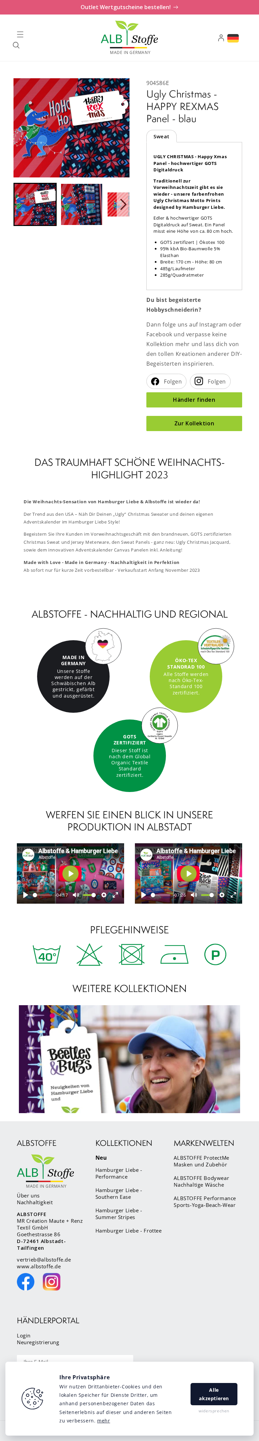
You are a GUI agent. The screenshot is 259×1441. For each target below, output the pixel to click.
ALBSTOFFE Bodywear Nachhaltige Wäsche (201, 1181)
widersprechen (214, 1411)
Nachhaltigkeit (35, 1202)
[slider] (42, 895)
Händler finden (194, 399)
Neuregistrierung (38, 1342)
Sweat (161, 136)
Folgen (172, 381)
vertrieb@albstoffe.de (44, 1259)
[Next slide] (123, 204)
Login (24, 1335)
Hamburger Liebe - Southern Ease (118, 1193)
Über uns (28, 1195)
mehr (103, 1420)
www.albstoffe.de (39, 1266)
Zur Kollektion (194, 423)
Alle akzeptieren (214, 1394)
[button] (20, 34)
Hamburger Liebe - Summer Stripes (118, 1213)
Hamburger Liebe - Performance (118, 1173)
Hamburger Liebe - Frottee (128, 1230)
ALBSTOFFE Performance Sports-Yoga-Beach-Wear (205, 1201)
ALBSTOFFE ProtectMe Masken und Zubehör (201, 1161)
